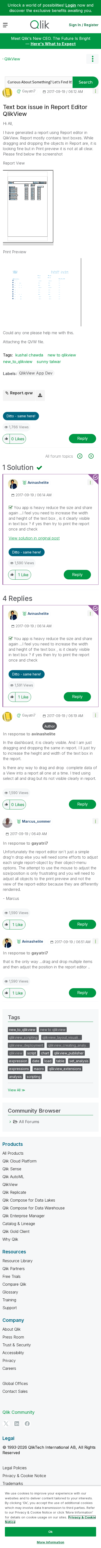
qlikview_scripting (23, 1037)
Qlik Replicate (14, 1192)
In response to (29, 733)
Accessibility (13, 1352)
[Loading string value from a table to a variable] (82, 456)
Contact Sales (15, 1391)
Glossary (10, 1292)
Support (9, 1307)
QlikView (12, 58)
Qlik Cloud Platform (19, 1161)
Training (9, 1299)
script (31, 1053)
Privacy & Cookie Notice (24, 1475)
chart (45, 1053)
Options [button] (92, 59)
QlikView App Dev (35, 373)
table (60, 1061)
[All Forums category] (10, 1121)
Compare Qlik (14, 1284)
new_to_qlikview (17, 361)
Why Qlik (10, 1239)
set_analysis (78, 1061)
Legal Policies (14, 1467)
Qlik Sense (11, 1168)
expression (18, 1061)
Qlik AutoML (13, 1176)
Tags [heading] (14, 1017)
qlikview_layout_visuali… (61, 1037)
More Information (50, 1542)
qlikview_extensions (65, 1069)
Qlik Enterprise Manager (23, 1215)
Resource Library (17, 1260)
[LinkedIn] (16, 1423)
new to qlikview (62, 355)
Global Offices (15, 1383)
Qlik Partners (13, 1268)
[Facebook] (27, 1423)
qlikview (15, 1053)
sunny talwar (49, 361)
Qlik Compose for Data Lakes (28, 1200)
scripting (33, 1076)
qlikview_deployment (26, 1045)
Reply (82, 438)
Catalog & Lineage (18, 1223)
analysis (15, 1076)
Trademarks (12, 1483)
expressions (19, 1069)
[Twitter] (6, 1423)
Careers (9, 1368)
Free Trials (11, 1276)
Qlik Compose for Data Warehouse (33, 1207)
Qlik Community (18, 1412)
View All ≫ (16, 1090)
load (47, 1061)
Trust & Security (16, 1344)
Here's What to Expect (53, 43)
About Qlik (11, 1329)
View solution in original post (34, 538)
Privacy (9, 1360)
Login (70, 5)
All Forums (29, 1121)
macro (39, 1069)
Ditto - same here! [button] (21, 416)
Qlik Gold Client (15, 1231)
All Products (13, 1153)
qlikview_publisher (69, 1053)
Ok (50, 1532)
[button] (95, 91)
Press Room (13, 1337)
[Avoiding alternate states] (91, 456)
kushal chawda (29, 355)
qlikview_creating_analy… (68, 1045)
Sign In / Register (84, 25)
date (35, 1061)
